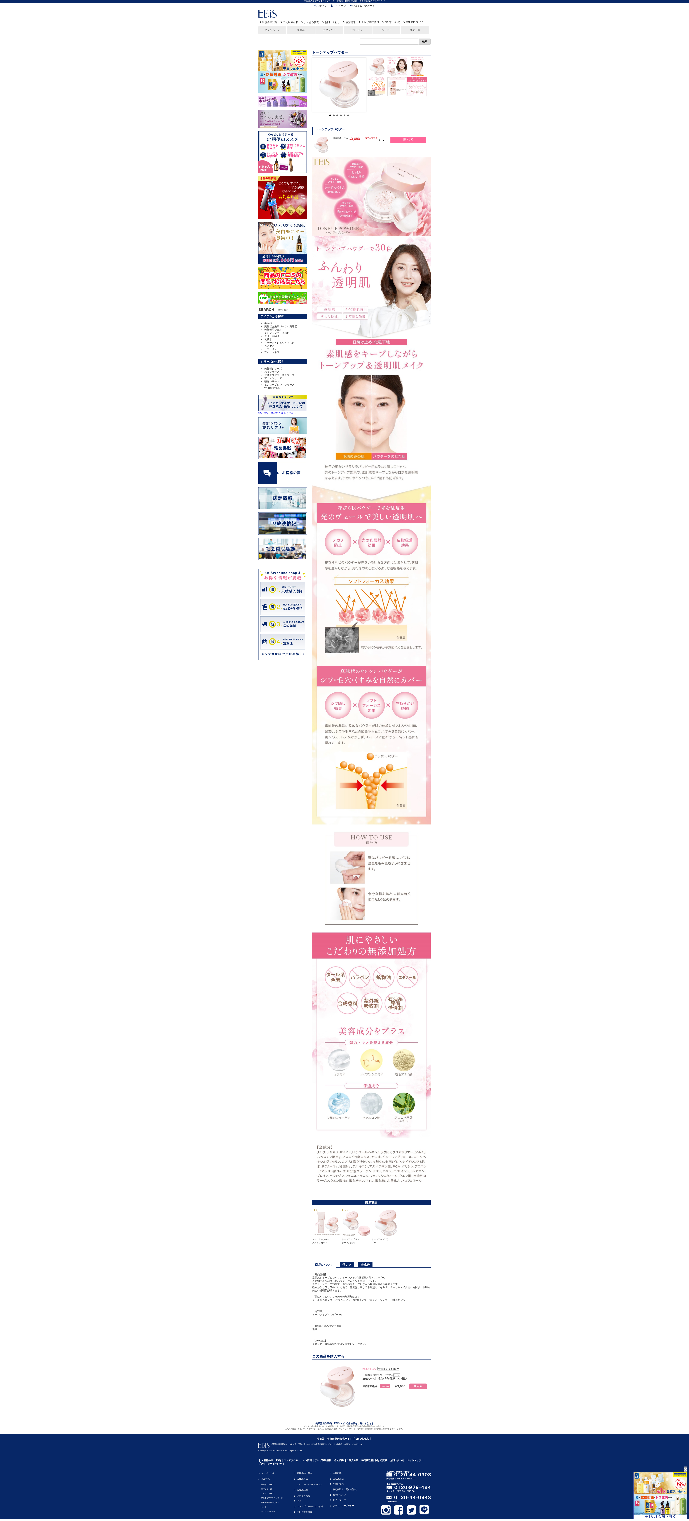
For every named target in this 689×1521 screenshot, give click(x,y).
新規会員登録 (269, 22)
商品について (324, 1264)
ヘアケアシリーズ (268, 1511)
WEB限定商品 (272, 387)
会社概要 (339, 1460)
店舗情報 (351, 22)
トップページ (267, 1473)
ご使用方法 (302, 1478)
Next (360, 84)
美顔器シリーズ (273, 368)
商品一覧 (415, 29)
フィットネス (271, 352)
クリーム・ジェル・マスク (279, 342)
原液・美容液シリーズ (270, 1502)
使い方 (347, 1264)
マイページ (339, 5)
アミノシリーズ (273, 378)
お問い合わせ (332, 22)
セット (263, 1507)
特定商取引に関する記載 (374, 1460)
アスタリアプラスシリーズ (279, 375)
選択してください (369, 1369)
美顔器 (301, 29)
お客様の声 (267, 1460)
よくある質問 (311, 22)
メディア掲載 (303, 1495)
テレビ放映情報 (370, 22)
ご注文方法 (352, 1460)
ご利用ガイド (290, 22)
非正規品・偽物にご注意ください (277, 413)
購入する (408, 139)
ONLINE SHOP (414, 22)
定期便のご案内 (304, 1473)
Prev (318, 84)
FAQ (278, 1460)
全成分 (365, 1264)
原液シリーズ (271, 371)
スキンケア (329, 29)
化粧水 (268, 339)
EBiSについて (392, 22)
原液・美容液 (271, 336)
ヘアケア (386, 29)
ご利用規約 (338, 1484)
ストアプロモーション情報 (298, 1460)
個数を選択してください (379, 1374)
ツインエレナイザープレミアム (309, 1485)
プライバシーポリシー (270, 1463)
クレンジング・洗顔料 (276, 332)
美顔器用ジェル (273, 329)
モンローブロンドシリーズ (279, 384)
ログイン (322, 5)
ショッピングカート (363, 5)
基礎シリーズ (271, 381)
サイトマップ (414, 1460)
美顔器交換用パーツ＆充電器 (280, 326)
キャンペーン (272, 29)
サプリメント (357, 29)
